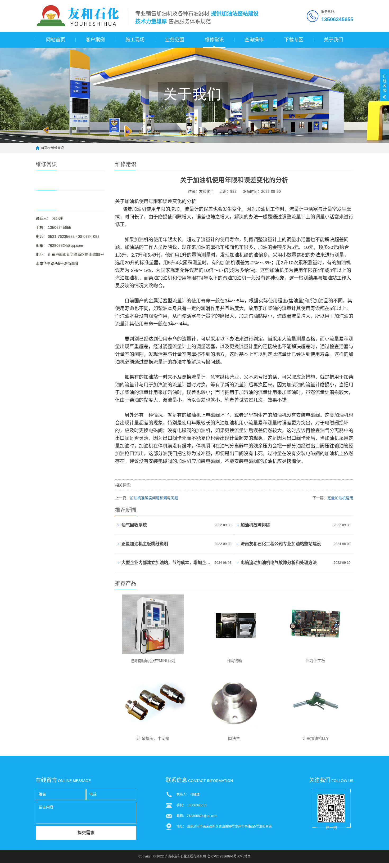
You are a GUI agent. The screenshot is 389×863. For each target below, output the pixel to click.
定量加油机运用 (340, 498)
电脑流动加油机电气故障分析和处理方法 (279, 562)
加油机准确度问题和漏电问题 (154, 498)
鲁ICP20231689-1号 (222, 856)
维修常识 (214, 39)
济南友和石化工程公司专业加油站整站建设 (281, 544)
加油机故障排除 (255, 525)
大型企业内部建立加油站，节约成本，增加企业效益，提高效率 (166, 562)
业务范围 (174, 39)
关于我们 (333, 39)
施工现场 (134, 39)
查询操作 (254, 39)
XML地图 (244, 856)
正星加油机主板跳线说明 (144, 544)
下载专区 (293, 39)
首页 (44, 148)
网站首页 (55, 39)
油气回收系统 (134, 525)
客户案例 (95, 39)
